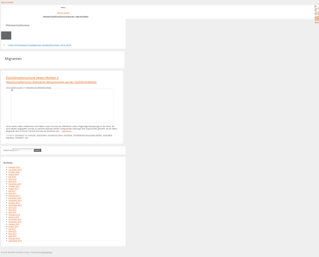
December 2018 (14, 169)
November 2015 (15, 222)
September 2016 (15, 205)
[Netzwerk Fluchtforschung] (17, 25)
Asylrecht (32, 135)
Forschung (19, 135)
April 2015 (12, 236)
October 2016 (14, 203)
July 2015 (12, 229)
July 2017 (12, 191)
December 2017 (14, 184)
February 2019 (14, 167)
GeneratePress (46, 252)
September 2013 (15, 241)
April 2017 (12, 193)
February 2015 (14, 238)
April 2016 (12, 212)
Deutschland (42, 135)
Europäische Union (55, 135)
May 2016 (12, 210)
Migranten (10, 137)
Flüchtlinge (68, 135)
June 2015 (12, 231)
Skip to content (7, 2)
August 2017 (13, 188)
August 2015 (13, 226)
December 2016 (14, 198)
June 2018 (12, 179)
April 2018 (12, 181)
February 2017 (14, 195)
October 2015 (14, 224)
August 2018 (13, 174)
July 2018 (12, 177)
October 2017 (14, 186)
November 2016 (15, 200)
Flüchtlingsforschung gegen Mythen (87, 135)
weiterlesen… (67, 131)
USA (26, 137)
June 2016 (12, 207)
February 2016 (14, 214)
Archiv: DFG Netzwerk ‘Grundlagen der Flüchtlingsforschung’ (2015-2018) (39, 45)
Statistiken (19, 137)
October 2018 (14, 172)
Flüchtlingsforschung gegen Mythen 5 (51, 80)
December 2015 (14, 219)
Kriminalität (107, 135)
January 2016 (13, 217)
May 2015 (12, 233)
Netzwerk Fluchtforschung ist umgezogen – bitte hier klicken (65, 16)
